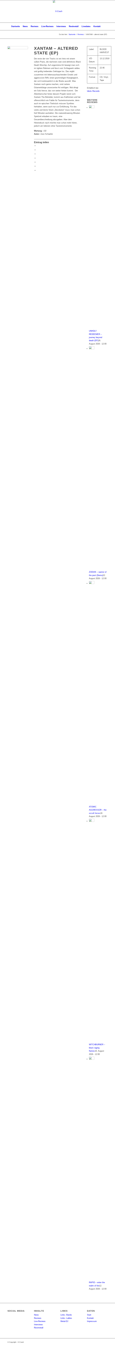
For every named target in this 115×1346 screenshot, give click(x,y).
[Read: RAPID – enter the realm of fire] (91, 1059)
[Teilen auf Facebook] (37, 146)
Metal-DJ (64, 1321)
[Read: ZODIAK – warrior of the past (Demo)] (91, 348)
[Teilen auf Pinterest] (37, 162)
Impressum (92, 1321)
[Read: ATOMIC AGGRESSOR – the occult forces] (91, 583)
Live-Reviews (40, 1321)
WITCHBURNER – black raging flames (97, 1047)
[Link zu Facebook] (105, 11)
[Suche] (103, 26)
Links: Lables (66, 1318)
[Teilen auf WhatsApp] (37, 158)
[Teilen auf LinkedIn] (37, 166)
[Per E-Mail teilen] (37, 170)
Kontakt (90, 1318)
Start (89, 1315)
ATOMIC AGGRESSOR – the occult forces (97, 810)
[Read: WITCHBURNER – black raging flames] (91, 821)
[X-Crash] (57, 11)
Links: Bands (66, 1315)
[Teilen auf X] (37, 150)
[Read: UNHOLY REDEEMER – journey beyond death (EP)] (91, 107)
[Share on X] (37, 154)
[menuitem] (15, 26)
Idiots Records (93, 91)
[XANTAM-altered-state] (17, 56)
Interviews (38, 1324)
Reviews (37, 1318)
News (36, 1315)
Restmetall (38, 1328)
